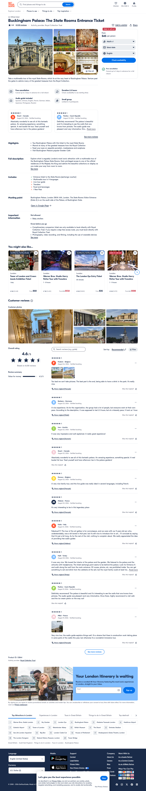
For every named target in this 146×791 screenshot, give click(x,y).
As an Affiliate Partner (126, 764)
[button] (17, 25)
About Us (110, 757)
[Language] (125, 3)
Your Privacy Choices (77, 768)
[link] (23, 272)
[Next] (137, 272)
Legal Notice (74, 761)
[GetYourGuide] (11, 4)
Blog (108, 764)
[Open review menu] (136, 363)
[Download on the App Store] (58, 767)
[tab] (22, 715)
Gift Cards (110, 772)
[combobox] (40, 4)
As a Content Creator (126, 761)
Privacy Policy (74, 764)
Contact (73, 757)
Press (109, 768)
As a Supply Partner (125, 757)
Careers (109, 761)
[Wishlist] (116, 3)
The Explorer (111, 775)
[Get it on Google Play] (58, 759)
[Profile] (134, 3)
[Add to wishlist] (36, 253)
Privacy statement (21, 705)
